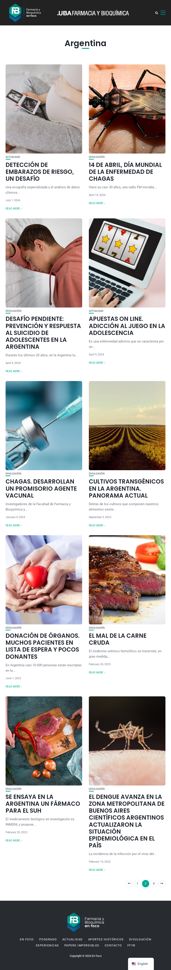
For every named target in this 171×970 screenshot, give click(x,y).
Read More (13, 208)
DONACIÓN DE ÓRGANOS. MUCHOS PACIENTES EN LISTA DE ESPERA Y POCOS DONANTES (42, 646)
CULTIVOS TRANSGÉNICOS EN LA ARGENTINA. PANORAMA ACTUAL (126, 488)
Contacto (113, 945)
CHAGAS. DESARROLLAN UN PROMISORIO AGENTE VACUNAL (41, 488)
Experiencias (47, 945)
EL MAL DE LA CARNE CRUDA (118, 639)
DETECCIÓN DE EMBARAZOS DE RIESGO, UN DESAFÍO (40, 172)
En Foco (27, 939)
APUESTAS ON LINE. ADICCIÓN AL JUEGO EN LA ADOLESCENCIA (127, 326)
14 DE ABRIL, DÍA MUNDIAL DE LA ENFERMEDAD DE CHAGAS (125, 172)
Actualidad (13, 157)
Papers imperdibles (81, 945)
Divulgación (97, 157)
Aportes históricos (106, 939)
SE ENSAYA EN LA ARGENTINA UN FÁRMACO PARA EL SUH (43, 804)
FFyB (131, 945)
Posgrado (48, 939)
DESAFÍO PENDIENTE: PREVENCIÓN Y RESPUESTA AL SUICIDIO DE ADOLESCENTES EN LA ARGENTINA (43, 333)
